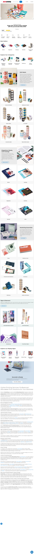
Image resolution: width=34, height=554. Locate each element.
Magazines (10, 49)
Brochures (25, 276)
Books (3, 49)
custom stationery (19, 461)
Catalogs (17, 49)
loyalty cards (22, 441)
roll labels (16, 417)
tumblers (3, 470)
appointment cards (29, 441)
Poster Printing (30, 64)
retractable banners (21, 431)
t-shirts (29, 464)
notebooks (2, 462)
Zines (25, 219)
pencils (28, 461)
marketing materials (30, 421)
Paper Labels (8, 123)
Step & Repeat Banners (3, 357)
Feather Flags (23, 357)
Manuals (8, 219)
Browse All (3, 305)
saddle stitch (11, 406)
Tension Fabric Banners (30, 357)
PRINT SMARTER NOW (17, 29)
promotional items (23, 456)
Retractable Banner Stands (8, 325)
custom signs (22, 430)
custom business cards (4, 440)
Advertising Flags (25, 325)
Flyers (8, 258)
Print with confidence (17, 381)
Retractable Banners (17, 357)
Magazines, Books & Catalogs (3, 64)
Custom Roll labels (30, 50)
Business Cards (25, 258)
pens (26, 461)
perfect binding (16, 406)
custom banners (27, 430)
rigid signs (8, 431)
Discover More (5, 162)
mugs (30, 469)
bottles (32, 469)
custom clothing (11, 464)
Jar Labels (25, 123)
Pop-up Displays (10, 357)
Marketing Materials (10, 64)
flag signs (29, 431)
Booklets (23, 49)
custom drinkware (22, 469)
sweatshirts (4, 465)
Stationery (24, 63)
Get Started (23, 238)
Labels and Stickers (25, 295)
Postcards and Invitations (17, 64)
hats (6, 465)
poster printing (20, 448)
